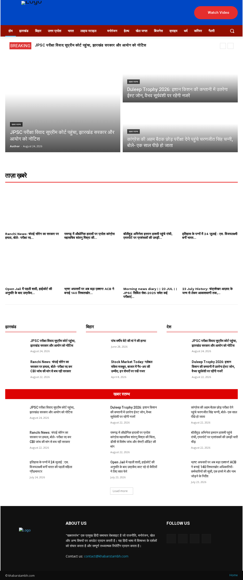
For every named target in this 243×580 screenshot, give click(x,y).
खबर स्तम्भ (16, 124)
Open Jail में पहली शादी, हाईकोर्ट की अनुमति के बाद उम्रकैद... (28, 291)
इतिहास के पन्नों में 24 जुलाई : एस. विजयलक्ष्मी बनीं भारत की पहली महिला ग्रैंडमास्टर (51, 466)
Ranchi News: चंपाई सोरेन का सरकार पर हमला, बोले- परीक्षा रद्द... (32, 236)
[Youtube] (206, 538)
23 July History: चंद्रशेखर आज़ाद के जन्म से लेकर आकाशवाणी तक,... (207, 291)
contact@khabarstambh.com (106, 556)
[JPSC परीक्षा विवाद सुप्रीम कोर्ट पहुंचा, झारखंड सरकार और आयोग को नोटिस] (62, 103)
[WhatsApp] (194, 538)
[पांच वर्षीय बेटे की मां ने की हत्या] (96, 346)
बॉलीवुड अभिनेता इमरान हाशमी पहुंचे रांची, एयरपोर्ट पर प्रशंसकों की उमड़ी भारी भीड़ (214, 437)
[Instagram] (182, 538)
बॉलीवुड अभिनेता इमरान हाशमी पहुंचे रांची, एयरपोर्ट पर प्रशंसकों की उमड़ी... (147, 236)
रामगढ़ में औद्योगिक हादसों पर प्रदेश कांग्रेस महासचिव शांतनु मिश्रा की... (89, 236)
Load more (120, 491)
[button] (232, 31)
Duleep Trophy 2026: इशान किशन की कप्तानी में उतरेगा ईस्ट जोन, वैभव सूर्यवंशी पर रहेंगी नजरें (213, 366)
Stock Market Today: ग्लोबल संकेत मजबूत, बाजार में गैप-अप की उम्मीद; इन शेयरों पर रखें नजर (131, 366)
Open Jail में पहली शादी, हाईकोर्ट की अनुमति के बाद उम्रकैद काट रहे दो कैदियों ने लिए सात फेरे (133, 466)
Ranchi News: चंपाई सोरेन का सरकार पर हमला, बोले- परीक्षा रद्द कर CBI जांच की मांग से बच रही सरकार (51, 366)
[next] (231, 46)
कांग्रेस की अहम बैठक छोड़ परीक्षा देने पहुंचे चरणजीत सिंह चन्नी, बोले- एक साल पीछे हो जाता (214, 412)
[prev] (223, 46)
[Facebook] (171, 538)
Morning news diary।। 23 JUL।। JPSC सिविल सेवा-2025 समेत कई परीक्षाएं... (150, 293)
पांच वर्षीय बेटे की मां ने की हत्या (128, 341)
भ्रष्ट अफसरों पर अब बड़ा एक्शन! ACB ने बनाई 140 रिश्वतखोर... (89, 291)
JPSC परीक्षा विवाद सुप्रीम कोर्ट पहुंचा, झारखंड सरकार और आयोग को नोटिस (90, 45)
